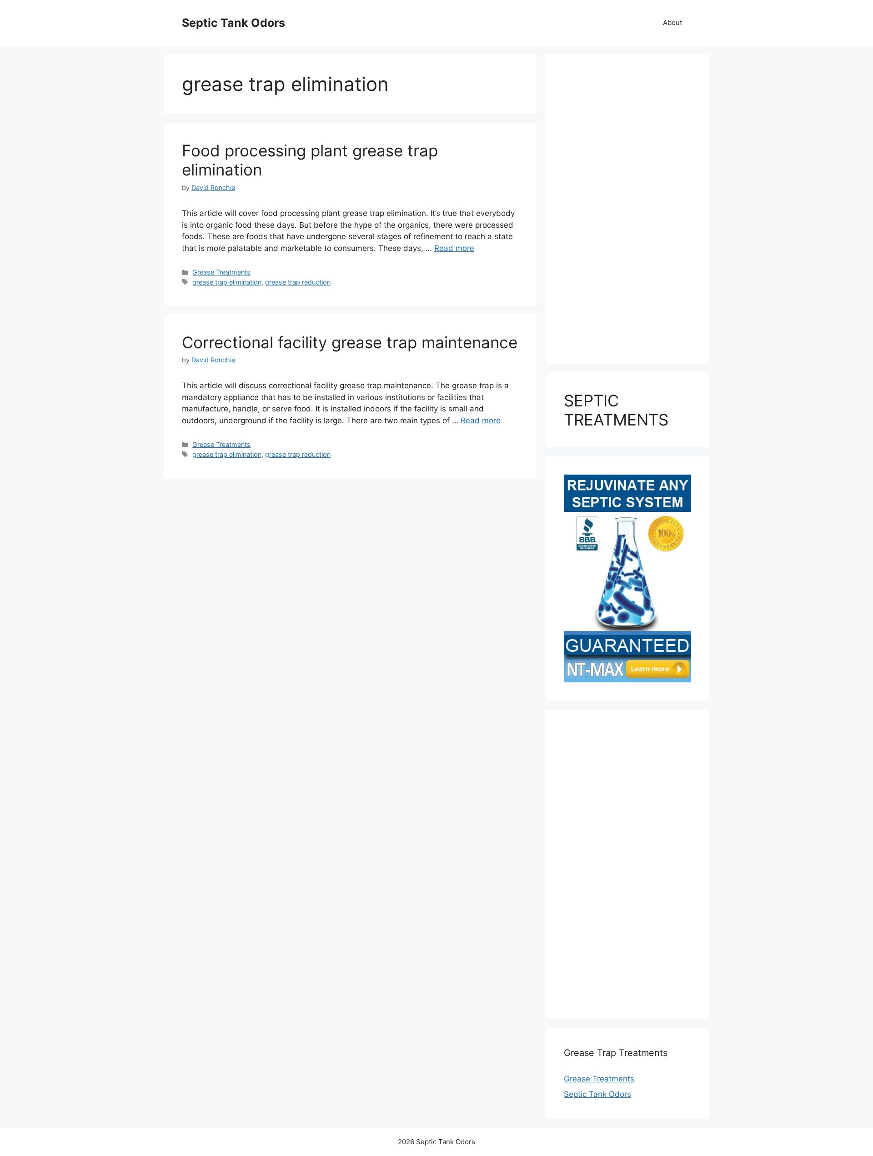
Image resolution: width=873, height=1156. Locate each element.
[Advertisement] (627, 209)
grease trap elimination (226, 282)
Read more (454, 248)
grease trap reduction (298, 282)
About (672, 22)
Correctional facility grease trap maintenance (349, 342)
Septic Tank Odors (233, 23)
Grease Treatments (221, 272)
